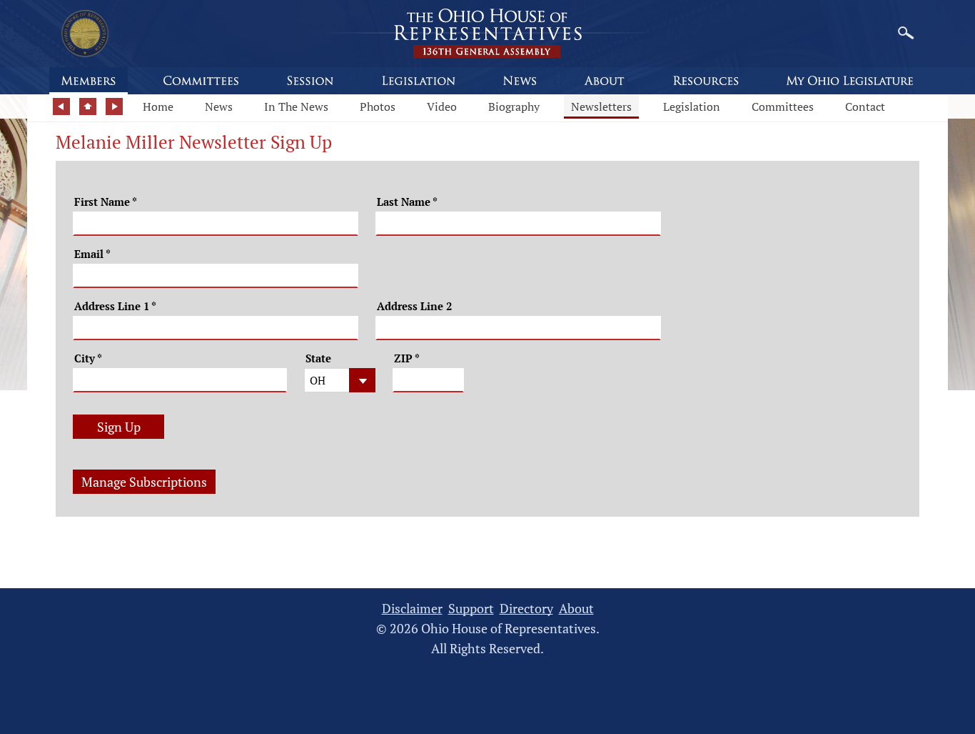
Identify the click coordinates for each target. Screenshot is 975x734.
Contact (865, 106)
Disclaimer (412, 608)
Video (442, 106)
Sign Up (119, 426)
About (576, 608)
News (219, 106)
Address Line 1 (115, 306)
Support (471, 608)
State (318, 358)
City (88, 358)
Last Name (407, 202)
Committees (783, 106)
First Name (105, 202)
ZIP (407, 358)
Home (158, 106)
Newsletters (601, 106)
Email (92, 254)
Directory (526, 608)
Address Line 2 (414, 306)
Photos (377, 106)
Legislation (691, 106)
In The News (296, 106)
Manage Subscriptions (144, 481)
